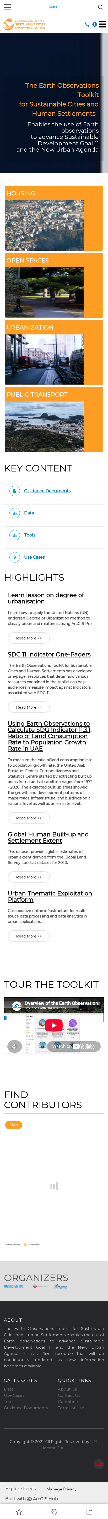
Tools (9, 1401)
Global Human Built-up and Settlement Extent (48, 837)
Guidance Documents (26, 1407)
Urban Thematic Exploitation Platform (50, 896)
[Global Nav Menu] (7, 7)
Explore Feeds (21, 1488)
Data (9, 1389)
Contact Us (69, 1395)
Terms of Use (71, 1407)
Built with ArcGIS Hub (31, 1498)
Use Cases (14, 1395)
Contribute (69, 1401)
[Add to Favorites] (19, 1511)
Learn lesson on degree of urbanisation (46, 598)
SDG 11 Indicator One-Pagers (49, 654)
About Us (67, 1389)
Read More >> (29, 638)
